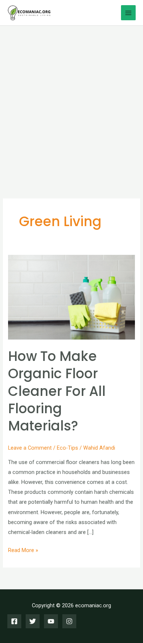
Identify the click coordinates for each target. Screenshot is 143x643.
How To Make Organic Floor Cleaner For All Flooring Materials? (57, 391)
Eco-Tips (67, 448)
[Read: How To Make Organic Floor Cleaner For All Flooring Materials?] (71, 297)
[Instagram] (69, 621)
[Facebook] (14, 621)
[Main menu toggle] (128, 12)
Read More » (23, 551)
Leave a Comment (30, 448)
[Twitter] (33, 621)
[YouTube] (51, 621)
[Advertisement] (71, 101)
